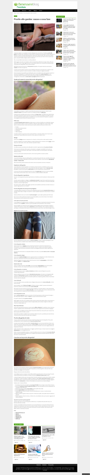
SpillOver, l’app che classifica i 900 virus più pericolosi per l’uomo (48, 454)
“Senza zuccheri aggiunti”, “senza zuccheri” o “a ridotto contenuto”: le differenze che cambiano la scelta (69, 58)
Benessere (24, 10)
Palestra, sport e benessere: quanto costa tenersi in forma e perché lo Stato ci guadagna (69, 51)
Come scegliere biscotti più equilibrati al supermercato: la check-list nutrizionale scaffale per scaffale (69, 27)
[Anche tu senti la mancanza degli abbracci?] (20, 448)
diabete (24, 245)
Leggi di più (16, 442)
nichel (50, 141)
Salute (30, 10)
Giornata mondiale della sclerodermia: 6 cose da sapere (34, 455)
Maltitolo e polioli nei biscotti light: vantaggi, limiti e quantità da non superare (69, 39)
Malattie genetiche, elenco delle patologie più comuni (48, 435)
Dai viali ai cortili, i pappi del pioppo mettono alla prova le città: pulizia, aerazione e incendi (69, 65)
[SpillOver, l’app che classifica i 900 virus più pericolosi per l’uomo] (48, 448)
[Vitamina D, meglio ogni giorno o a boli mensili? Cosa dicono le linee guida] (59, 46)
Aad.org (17, 413)
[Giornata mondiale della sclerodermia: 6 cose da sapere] (34, 448)
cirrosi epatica (43, 260)
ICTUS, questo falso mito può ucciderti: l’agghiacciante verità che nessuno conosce (34, 437)
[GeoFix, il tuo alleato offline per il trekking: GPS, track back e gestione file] (59, 20)
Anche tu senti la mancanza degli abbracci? (19, 455)
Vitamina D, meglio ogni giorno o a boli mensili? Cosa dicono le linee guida (69, 45)
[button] (75, 10)
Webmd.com (18, 415)
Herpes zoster (21, 160)
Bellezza (35, 10)
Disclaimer (44, 464)
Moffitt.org (18, 418)
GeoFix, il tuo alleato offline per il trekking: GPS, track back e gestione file (69, 20)
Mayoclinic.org (18, 416)
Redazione (39, 464)
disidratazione (17, 330)
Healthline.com (19, 417)
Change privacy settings (85, 474)
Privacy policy (50, 464)
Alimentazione (17, 10)
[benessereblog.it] (26, 5)
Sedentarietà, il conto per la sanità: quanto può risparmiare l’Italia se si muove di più (69, 33)
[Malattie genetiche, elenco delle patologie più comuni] (48, 429)
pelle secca (43, 112)
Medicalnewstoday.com (20, 412)
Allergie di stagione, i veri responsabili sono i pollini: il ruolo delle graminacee (19, 437)
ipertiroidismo (41, 265)
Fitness (40, 10)
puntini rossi (38, 171)
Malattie (15, 16)
